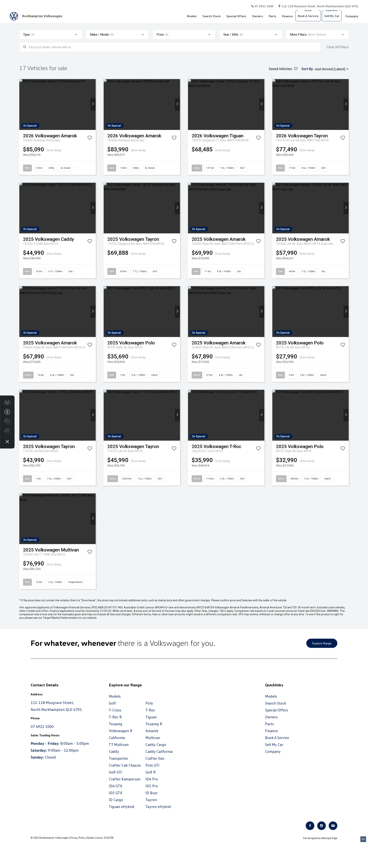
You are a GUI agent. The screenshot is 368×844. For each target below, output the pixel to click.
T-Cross (115, 710)
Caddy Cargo (155, 744)
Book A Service (308, 16)
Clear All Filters (337, 47)
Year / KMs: (231, 34)
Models (192, 16)
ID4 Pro (151, 779)
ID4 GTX (115, 785)
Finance (287, 16)
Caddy (114, 751)
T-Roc (150, 710)
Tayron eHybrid (158, 806)
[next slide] (93, 104)
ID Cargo (116, 799)
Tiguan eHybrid (121, 806)
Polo (149, 703)
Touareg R (153, 723)
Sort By (307, 69)
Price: (160, 34)
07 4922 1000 (264, 6)
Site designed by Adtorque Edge (320, 838)
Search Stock (211, 16)
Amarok (151, 730)
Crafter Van (154, 758)
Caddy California (158, 751)
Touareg (115, 723)
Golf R (150, 772)
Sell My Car (331, 16)
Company (351, 16)
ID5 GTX (115, 792)
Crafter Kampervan (124, 779)
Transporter (118, 758)
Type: (26, 34)
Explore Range (321, 643)
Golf (112, 703)
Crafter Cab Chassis (125, 765)
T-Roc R (115, 717)
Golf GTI (115, 772)
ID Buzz (151, 792)
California (117, 737)
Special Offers (236, 16)
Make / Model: (99, 34)
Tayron (151, 799)
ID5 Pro (151, 785)
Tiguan (151, 717)
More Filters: (298, 34)
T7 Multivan (119, 744)
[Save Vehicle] (89, 138)
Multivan (152, 737)
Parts (272, 16)
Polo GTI (152, 765)
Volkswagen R (120, 730)
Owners (257, 16)
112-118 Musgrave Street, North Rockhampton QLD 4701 (320, 6)
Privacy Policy (77, 837)
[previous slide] (22, 104)
